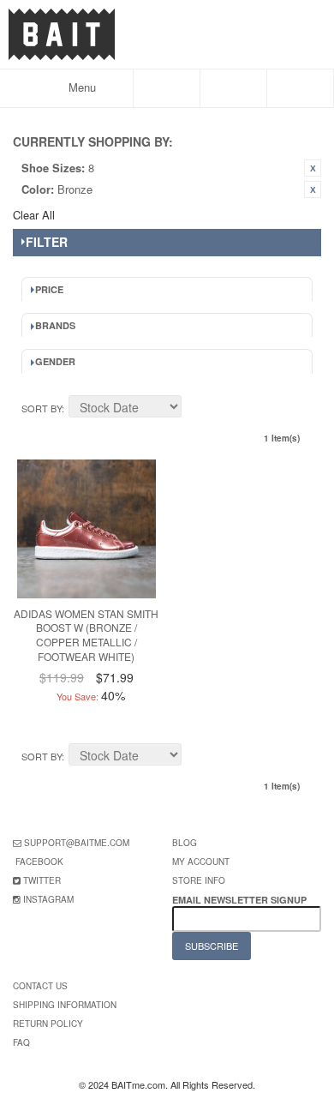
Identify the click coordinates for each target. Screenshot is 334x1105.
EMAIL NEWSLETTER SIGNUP (240, 899)
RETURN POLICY (48, 1024)
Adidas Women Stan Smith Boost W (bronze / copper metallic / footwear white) (86, 635)
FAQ (21, 1042)
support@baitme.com (76, 843)
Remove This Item (312, 168)
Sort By (41, 408)
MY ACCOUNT (201, 862)
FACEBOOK (39, 862)
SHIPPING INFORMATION (64, 1005)
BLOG (184, 843)
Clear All (34, 215)
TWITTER (42, 880)
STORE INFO (198, 880)
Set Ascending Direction (197, 409)
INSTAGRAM (48, 899)
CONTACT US (40, 986)
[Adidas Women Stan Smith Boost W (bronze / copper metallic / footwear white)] (86, 529)
